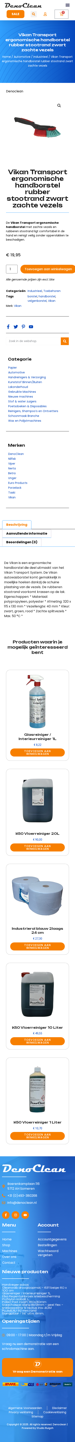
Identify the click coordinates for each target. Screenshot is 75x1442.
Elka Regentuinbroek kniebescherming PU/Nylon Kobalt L (31, 1298)
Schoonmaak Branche (23, 416)
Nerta (12, 468)
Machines (9, 1251)
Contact (8, 1262)
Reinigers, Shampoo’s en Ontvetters (33, 411)
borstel (32, 296)
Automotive (22, 57)
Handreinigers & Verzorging (27, 377)
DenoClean (16, 454)
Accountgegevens (52, 1239)
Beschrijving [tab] (16, 524)
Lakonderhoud (18, 387)
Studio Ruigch (45, 1428)
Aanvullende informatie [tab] (26, 533)
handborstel (47, 296)
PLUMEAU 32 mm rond (19, 1310)
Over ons (9, 1256)
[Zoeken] (65, 341)
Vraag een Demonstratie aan (37, 1371)
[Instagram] (15, 1215)
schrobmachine (14, 1348)
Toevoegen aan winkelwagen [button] (37, 752)
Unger (12, 478)
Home (6, 57)
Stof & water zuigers (22, 401)
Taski (11, 493)
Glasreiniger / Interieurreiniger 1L (26, 1293)
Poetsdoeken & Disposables (27, 406)
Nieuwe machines (20, 397)
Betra (12, 473)
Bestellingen (47, 1245)
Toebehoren (52, 291)
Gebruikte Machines (22, 392)
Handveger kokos (15, 1284)
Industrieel (40, 57)
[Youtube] (25, 1215)
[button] (67, 5)
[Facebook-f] (6, 1215)
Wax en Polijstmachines (24, 421)
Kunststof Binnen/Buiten (25, 382)
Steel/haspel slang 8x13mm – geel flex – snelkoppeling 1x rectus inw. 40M (32, 1306)
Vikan (12, 497)
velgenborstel (37, 301)
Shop (6, 1245)
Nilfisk (12, 459)
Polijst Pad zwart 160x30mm (24, 1302)
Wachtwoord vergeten (48, 1253)
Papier (12, 368)
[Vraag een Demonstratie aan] (37, 1364)
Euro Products (17, 483)
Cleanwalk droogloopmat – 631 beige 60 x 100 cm (34, 1289)
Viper (11, 464)
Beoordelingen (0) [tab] (21, 542)
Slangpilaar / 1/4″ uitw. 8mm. (23, 1313)
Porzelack (14, 488)
